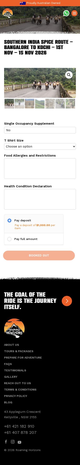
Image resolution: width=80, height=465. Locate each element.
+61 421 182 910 (19, 426)
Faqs (8, 364)
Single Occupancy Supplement (29, 123)
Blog (8, 402)
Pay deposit (22, 220)
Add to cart (39, 255)
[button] (69, 75)
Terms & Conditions (20, 389)
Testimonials (15, 370)
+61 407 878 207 (20, 432)
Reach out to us (17, 383)
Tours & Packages (18, 351)
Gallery (10, 376)
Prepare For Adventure (23, 357)
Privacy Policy (15, 396)
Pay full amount (25, 239)
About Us (11, 344)
